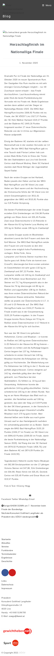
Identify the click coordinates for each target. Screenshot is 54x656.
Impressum (6, 588)
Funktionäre (7, 550)
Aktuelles (5, 543)
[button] (6, 497)
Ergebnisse (6, 557)
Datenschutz (7, 584)
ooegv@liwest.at (17, 616)
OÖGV (22, 652)
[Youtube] (12, 572)
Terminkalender (8, 554)
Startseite (6, 539)
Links (3, 581)
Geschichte (6, 561)
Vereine (5, 546)
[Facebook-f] (5, 572)
